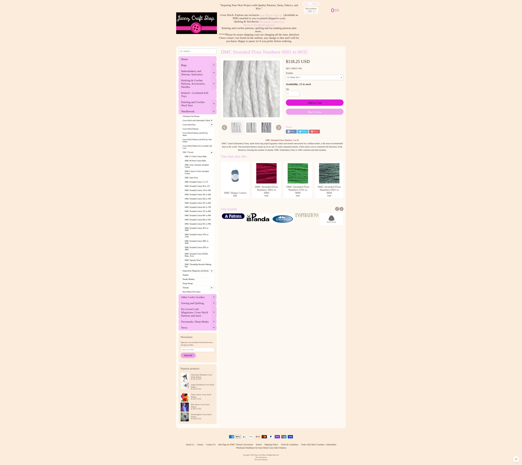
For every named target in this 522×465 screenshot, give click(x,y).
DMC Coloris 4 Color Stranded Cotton (197, 172)
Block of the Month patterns (259, 25)
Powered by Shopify (261, 459)
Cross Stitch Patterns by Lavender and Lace (197, 147)
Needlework (199, 112)
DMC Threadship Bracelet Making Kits (198, 265)
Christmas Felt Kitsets (191, 116)
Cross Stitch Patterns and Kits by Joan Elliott (197, 141)
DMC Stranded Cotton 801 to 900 (198, 215)
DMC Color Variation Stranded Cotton (197, 166)
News (199, 328)
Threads (198, 288)
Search (259, 444)
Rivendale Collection (271, 21)
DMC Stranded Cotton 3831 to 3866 (196, 248)
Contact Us (211, 444)
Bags (199, 66)
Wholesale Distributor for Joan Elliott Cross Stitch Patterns (261, 448)
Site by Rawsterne (261, 457)
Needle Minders (189, 279)
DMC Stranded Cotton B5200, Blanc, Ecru (196, 255)
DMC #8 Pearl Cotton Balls (195, 161)
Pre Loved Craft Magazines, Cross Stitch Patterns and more (199, 312)
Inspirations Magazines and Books (198, 271)
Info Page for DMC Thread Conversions (235, 444)
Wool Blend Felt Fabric (192, 292)
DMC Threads (198, 153)
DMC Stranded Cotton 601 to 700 (198, 207)
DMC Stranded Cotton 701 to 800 (198, 211)
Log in (306, 4)
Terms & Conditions (289, 444)
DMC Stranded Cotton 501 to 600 (198, 203)
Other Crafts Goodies (199, 298)
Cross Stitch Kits (198, 125)
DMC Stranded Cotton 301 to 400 (198, 195)
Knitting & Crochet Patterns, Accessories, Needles (199, 83)
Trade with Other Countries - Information (318, 444)
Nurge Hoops (188, 283)
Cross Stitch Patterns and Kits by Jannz (195, 134)
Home (184, 59)
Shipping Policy (271, 444)
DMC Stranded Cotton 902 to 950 (198, 220)
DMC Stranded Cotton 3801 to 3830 (196, 242)
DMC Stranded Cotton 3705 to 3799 (196, 236)
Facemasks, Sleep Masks (199, 322)
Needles (186, 275)
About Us (190, 444)
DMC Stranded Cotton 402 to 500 (198, 199)
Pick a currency (311, 9)
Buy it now (314, 112)
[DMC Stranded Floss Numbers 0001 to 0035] (236, 127)
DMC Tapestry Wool (193, 260)
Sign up (315, 4)
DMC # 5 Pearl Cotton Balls (195, 156)
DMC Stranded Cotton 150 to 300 (198, 190)
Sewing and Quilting (199, 304)
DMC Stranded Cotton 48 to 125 (197, 186)
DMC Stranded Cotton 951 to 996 (198, 224)
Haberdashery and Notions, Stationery (199, 73)
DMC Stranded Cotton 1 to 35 (196, 182)
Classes (200, 444)
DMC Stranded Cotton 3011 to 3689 (196, 229)
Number (289, 73)
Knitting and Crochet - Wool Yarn (199, 104)
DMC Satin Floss (191, 178)
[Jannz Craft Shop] (196, 23)
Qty (287, 89)
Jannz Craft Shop (260, 455)
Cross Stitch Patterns (190, 129)
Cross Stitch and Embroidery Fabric (198, 121)
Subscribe (188, 355)
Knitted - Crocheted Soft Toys (194, 94)
